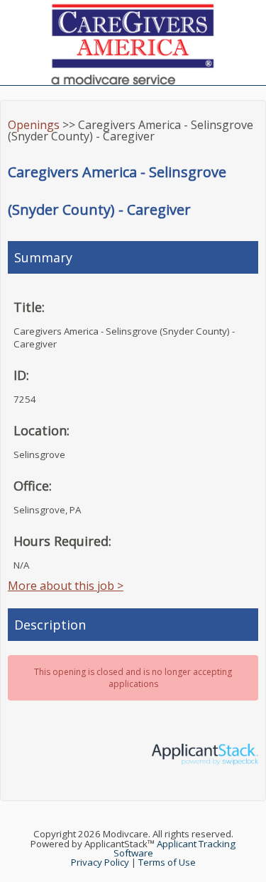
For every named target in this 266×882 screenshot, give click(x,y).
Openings (34, 125)
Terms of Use (167, 862)
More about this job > (65, 585)
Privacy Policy (100, 862)
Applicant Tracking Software (174, 848)
